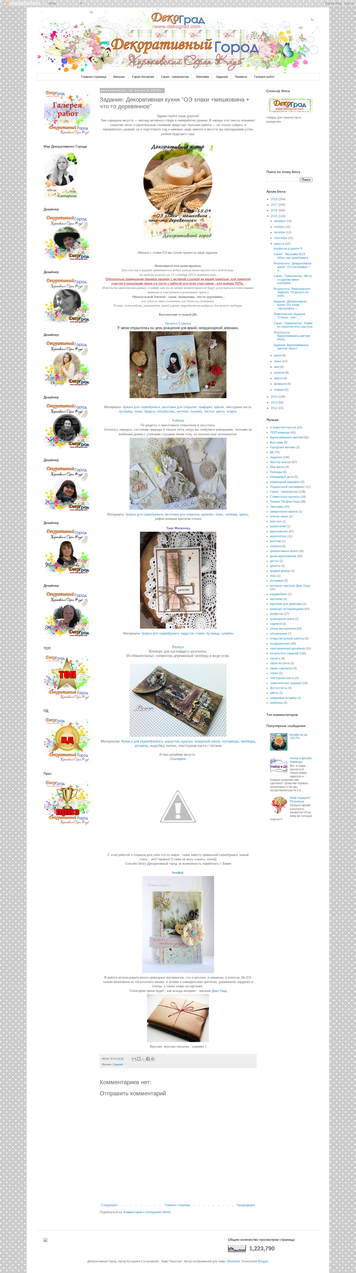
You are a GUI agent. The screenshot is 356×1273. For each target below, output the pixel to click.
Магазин (119, 77)
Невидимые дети (282, 477)
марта (278, 378)
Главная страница (93, 77)
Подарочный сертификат (287, 487)
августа (279, 243)
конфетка (276, 614)
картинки (276, 599)
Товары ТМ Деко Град (285, 501)
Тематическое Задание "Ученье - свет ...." (289, 315)
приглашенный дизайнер (287, 648)
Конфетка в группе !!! (288, 248)
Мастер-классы (280, 462)
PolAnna (178, 420)
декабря (280, 221)
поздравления (280, 643)
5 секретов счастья (283, 427)
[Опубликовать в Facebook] (148, 1058)
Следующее (109, 1205)
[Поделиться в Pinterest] (152, 1058)
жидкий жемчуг (280, 571)
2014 (274, 396)
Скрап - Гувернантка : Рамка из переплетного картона (293, 325)
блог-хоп (276, 521)
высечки (275, 541)
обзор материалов (283, 628)
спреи (200, 633)
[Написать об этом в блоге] (138, 1058)
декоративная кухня (284, 551)
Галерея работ (264, 77)
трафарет (205, 407)
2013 (274, 402)
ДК (272, 452)
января (279, 389)
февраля (280, 384)
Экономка (202, 77)
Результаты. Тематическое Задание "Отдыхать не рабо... (292, 292)
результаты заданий (284, 653)
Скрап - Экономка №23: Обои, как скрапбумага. (291, 256)
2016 (274, 210)
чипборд (231, 514)
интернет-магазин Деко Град (290, 585)
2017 (274, 204)
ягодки (231, 411)
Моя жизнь (277, 467)
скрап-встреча (280, 663)
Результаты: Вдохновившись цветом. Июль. (292, 336)
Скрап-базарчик (143, 77)
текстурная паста (282, 678)
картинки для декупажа (286, 604)
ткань (138, 411)
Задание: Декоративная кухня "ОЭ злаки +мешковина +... (290, 305)
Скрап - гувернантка (175, 77)
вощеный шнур (207, 741)
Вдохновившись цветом (286, 437)
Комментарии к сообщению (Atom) (147, 1212)
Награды (276, 472)
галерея (275, 546)
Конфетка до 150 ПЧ (299, 736)
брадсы (149, 411)
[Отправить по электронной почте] (134, 1058)
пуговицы (125, 411)
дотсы (274, 561)
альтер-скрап (279, 516)
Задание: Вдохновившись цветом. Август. (291, 346)
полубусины (166, 411)
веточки (182, 411)
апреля (279, 372)
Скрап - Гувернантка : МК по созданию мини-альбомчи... (293, 279)
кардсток (187, 633)
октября (280, 232)
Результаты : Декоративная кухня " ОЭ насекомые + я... (292, 267)
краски (219, 407)
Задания (222, 77)
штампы (227, 633)
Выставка (276, 442)
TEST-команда (280, 432)
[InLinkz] (45, 1239)
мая (277, 367)
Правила (241, 77)
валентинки (278, 526)
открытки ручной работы (287, 638)
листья (209, 411)
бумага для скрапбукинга (141, 407)
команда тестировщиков (286, 609)
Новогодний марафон (285, 482)
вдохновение (279, 531)
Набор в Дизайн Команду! (301, 760)
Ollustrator (233, 1261)
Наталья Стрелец (178, 323)
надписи (276, 623)
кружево (207, 514)
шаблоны (276, 702)
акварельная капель (284, 511)
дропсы (275, 566)
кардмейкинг (278, 594)
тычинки (196, 411)
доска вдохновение (283, 556)
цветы (220, 411)
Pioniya (178, 647)
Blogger (263, 1261)
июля (278, 355)
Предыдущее (246, 1205)
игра (273, 575)
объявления (278, 633)
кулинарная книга (282, 619)
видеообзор (278, 536)
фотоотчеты (278, 688)
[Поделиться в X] (143, 1058)
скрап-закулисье (281, 668)
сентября (281, 238)
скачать (275, 658)
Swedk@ (178, 872)
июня (278, 361)
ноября (279, 227)
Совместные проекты (285, 496)
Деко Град (219, 991)
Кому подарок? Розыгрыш (300, 799)
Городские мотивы (282, 447)
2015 (274, 216)
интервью (276, 580)
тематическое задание (286, 683)
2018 (274, 199)
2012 (274, 408)
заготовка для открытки (179, 407)
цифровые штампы (283, 698)
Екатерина (178, 759)
